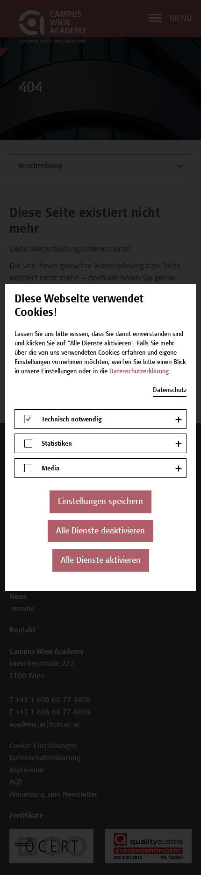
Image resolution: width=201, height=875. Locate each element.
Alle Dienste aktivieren (101, 561)
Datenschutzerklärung (139, 372)
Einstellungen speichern (100, 502)
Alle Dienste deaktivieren (100, 531)
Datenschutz (170, 390)
